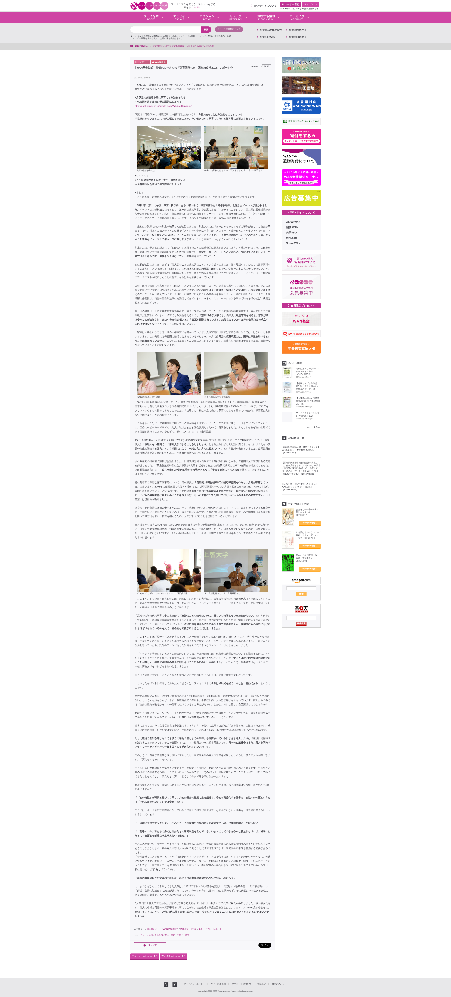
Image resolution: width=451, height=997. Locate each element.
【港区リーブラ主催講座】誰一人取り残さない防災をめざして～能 (307, 386)
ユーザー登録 (291, 4)
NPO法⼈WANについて (271, 30)
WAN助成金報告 (170, 929)
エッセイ (179, 18)
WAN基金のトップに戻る (174, 956)
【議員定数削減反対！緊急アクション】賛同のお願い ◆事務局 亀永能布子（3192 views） (301, 450)
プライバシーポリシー (194, 984)
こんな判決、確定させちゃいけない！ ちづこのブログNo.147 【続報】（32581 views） (301, 487)
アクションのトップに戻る (144, 956)
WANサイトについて (265, 5)
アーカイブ (297, 18)
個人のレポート (154, 929)
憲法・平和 (170, 935)
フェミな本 (151, 18)
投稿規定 (261, 984)
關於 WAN (292, 227)
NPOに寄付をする (297, 30)
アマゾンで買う (310, 523)
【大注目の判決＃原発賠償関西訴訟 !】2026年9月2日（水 (308, 401)
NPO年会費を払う (297, 37)
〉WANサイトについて (301, 212)
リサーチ (236, 18)
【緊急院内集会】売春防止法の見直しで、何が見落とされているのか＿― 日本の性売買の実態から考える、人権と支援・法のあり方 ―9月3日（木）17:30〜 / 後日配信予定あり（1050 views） (301, 468)
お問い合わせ (278, 984)
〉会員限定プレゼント (301, 305)
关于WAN (292, 232)
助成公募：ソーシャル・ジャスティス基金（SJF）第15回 (307, 371)
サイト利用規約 (218, 984)
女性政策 (159, 935)
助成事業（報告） (188, 929)
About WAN (293, 221)
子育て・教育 (183, 935)
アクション (207, 18)
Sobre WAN (293, 243)
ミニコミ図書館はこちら (229, 29)
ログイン (311, 4)
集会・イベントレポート (210, 929)
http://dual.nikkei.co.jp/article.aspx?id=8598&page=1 (164, 106)
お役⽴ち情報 (266, 18)
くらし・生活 (146, 935)
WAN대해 (292, 237)
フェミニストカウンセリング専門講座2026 (307, 414)
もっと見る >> (314, 427)
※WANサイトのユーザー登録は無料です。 (300, 8)
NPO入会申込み (267, 37)
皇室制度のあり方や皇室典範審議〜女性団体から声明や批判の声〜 (185, 46)
